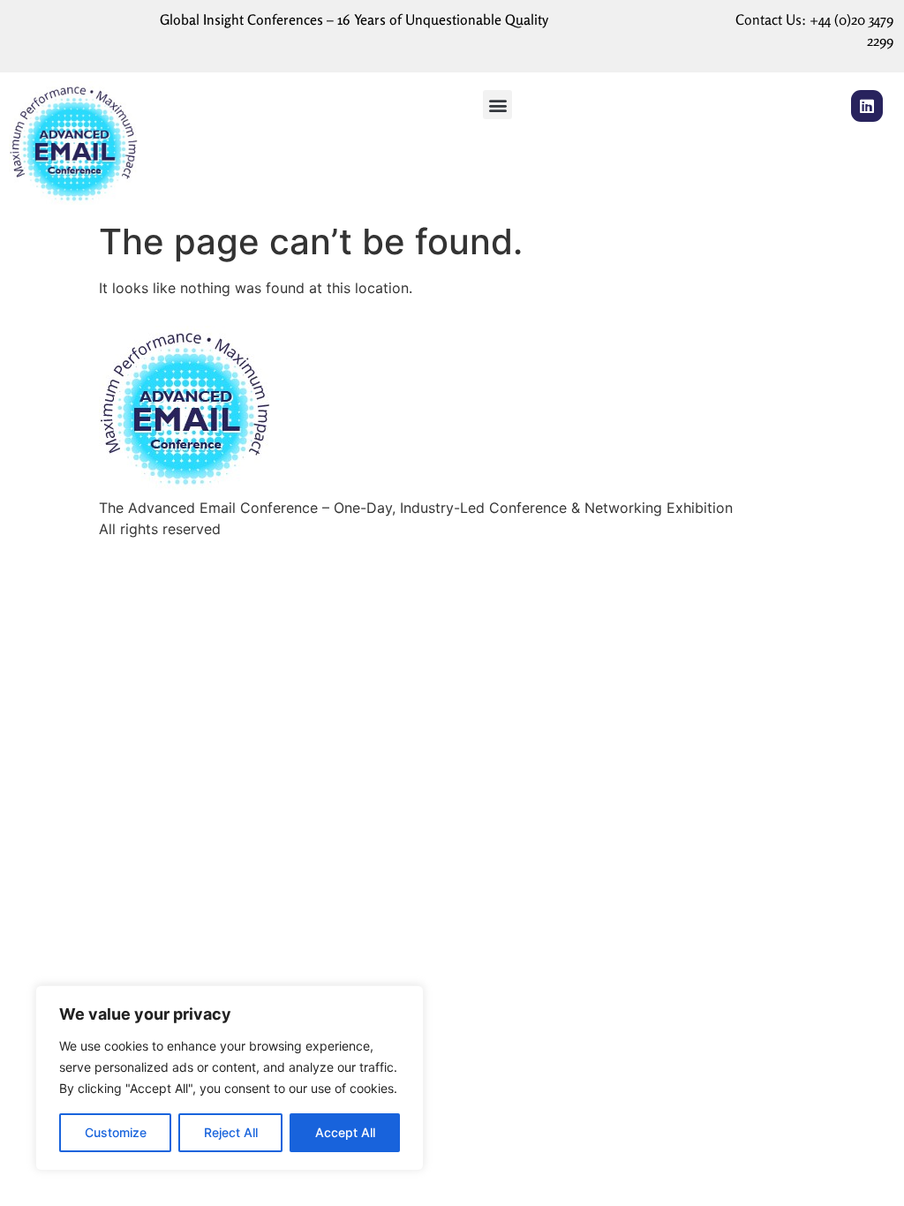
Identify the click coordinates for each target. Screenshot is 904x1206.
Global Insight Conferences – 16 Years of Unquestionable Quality (354, 19)
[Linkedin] (867, 106)
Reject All (231, 1132)
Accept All (345, 1132)
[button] (497, 104)
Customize (116, 1132)
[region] (229, 1078)
